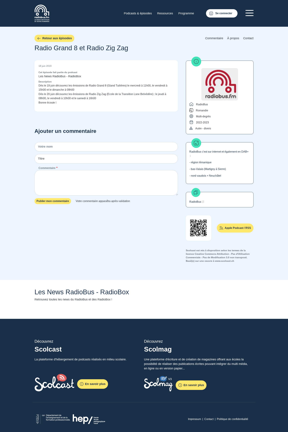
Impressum (194, 419)
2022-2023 (202, 122)
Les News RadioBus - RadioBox (59, 76)
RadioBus (202, 104)
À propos (233, 38)
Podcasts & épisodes (138, 13)
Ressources (165, 13)
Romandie (202, 110)
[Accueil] (41, 6)
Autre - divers (203, 128)
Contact (248, 38)
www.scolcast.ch (224, 261)
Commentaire (214, 38)
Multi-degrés (203, 116)
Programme (186, 13)
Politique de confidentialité (232, 419)
